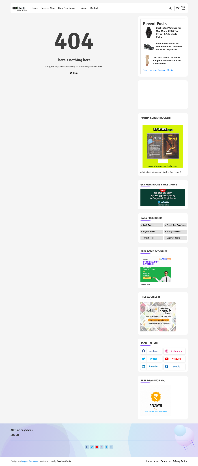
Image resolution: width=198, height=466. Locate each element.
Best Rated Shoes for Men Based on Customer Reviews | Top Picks (169, 46)
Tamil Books (148, 225)
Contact (94, 8)
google (176, 366)
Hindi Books (148, 238)
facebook (153, 351)
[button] (170, 8)
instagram (176, 351)
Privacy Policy (180, 461)
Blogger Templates (29, 461)
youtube (176, 358)
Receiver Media (64, 461)
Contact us (166, 461)
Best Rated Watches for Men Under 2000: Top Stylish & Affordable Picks (168, 32)
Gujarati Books (173, 238)
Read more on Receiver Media (158, 70)
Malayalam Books (175, 231)
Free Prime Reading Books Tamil (177, 225)
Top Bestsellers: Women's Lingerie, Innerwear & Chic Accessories (167, 60)
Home (35, 8)
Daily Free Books (66, 8)
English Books (149, 231)
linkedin (153, 366)
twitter (153, 358)
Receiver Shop (48, 8)
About (84, 8)
